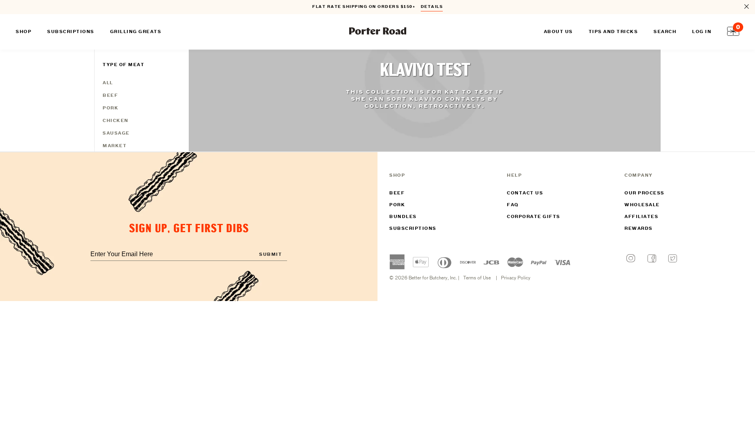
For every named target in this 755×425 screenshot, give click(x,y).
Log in (701, 32)
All (108, 83)
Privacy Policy (515, 278)
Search (665, 32)
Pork (110, 108)
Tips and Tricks (613, 32)
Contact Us (525, 193)
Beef (110, 96)
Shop (23, 32)
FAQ (513, 205)
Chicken (116, 121)
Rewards (638, 229)
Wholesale (642, 205)
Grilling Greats (136, 32)
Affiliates (641, 217)
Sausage (116, 133)
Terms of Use (477, 278)
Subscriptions (412, 229)
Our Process (644, 193)
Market (115, 146)
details (432, 7)
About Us (558, 32)
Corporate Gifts (533, 217)
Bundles (403, 217)
